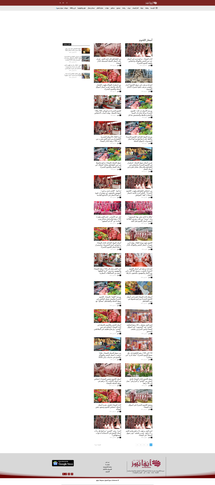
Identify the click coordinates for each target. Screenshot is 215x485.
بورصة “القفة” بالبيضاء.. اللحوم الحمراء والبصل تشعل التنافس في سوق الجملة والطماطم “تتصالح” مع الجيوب (108, 300)
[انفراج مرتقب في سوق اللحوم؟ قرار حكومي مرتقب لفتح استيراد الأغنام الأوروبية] (138, 76)
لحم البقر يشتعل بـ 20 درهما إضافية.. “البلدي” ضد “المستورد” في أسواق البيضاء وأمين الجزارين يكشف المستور (139, 328)
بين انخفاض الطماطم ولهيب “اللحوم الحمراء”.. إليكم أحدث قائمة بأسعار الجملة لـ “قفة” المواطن (139, 193)
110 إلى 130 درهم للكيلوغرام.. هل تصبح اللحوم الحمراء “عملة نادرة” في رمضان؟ (138, 355)
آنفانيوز (149, 65)
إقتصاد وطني (128, 56)
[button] (56, 8)
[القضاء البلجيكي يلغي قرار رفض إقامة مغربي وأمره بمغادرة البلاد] (86, 51)
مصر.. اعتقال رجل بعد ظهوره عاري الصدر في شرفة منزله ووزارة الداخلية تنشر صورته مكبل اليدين (72, 66)
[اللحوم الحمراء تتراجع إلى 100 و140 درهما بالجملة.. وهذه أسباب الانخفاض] (107, 102)
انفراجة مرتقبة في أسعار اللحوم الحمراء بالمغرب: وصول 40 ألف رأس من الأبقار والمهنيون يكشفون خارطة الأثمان (138, 272)
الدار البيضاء (96, 56)
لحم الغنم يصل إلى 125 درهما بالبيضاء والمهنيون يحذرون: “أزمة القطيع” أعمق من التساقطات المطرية (107, 271)
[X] (60, 2)
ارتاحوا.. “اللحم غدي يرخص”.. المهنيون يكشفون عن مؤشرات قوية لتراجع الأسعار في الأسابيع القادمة (108, 193)
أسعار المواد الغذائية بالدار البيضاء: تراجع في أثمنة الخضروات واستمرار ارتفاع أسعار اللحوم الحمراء (108, 245)
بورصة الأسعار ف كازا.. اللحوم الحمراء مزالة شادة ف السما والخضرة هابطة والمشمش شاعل (140, 113)
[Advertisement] (107, 23)
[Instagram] (63, 2)
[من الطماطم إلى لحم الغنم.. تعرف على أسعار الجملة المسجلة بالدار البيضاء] (107, 50)
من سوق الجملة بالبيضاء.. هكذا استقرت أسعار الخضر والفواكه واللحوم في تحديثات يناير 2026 (110, 355)
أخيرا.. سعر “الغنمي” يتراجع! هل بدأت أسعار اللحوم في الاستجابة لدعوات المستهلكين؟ (107, 433)
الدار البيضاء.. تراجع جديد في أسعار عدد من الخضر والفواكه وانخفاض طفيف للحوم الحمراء (139, 61)
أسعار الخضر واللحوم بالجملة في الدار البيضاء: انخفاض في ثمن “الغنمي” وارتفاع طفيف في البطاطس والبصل (107, 328)
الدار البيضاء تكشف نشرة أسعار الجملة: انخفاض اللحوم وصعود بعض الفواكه (108, 407)
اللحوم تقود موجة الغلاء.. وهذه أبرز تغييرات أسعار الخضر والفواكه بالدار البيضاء (139, 245)
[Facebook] (66, 2)
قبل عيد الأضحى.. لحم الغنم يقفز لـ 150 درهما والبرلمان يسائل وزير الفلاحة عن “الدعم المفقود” (108, 219)
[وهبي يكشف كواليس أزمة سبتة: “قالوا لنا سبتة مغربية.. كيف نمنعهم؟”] (86, 76)
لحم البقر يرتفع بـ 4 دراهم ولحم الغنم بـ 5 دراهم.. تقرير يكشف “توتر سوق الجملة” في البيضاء (139, 433)
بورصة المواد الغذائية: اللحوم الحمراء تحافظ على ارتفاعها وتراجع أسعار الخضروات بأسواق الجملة (139, 139)
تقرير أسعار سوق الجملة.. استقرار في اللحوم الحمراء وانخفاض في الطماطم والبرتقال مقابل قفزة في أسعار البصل (139, 166)
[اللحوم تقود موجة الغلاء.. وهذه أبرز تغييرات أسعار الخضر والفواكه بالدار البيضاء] (138, 234)
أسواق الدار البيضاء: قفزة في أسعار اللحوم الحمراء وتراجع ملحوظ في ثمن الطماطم (139, 299)
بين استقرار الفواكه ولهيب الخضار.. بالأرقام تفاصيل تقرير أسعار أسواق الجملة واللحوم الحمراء (108, 87)
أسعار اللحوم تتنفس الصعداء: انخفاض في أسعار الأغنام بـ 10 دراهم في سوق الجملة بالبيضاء (107, 381)
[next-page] (137, 444)
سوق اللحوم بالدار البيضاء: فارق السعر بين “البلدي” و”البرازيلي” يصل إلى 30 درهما (139, 381)
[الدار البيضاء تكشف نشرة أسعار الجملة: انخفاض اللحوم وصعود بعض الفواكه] (107, 396)
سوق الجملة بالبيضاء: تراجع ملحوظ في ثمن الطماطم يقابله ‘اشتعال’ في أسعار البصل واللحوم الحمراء (108, 165)
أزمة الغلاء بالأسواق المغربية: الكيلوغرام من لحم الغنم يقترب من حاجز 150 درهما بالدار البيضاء (108, 139)
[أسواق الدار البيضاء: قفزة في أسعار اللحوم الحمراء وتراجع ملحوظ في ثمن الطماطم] (138, 288)
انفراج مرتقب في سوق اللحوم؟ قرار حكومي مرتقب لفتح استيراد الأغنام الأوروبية (138, 87)
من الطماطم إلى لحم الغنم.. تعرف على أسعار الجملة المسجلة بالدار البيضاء (108, 61)
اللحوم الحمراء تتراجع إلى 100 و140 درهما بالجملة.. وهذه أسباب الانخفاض (107, 112)
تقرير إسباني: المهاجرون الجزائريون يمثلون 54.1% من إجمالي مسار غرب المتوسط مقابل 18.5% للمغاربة (73, 58)
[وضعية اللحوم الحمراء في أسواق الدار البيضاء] (138, 396)
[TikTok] (66, 474)
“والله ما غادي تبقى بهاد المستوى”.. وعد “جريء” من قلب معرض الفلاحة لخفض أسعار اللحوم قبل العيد (139, 219)
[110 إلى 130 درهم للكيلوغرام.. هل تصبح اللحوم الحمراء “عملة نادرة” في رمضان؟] (138, 344)
